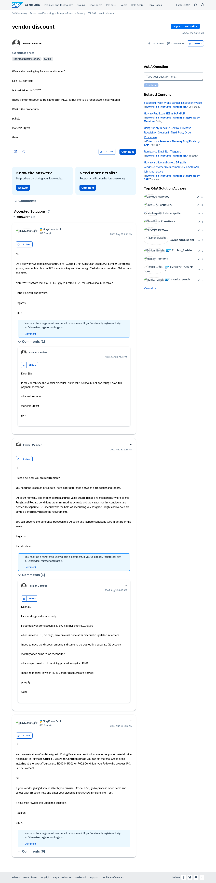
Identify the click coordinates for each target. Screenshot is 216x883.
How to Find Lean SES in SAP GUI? (164, 113)
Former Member (32, 43)
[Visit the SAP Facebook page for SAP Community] (183, 877)
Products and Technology (59, 5)
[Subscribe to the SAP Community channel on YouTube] (196, 877)
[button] (189, 43)
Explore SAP (183, 5)
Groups (81, 5)
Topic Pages (155, 5)
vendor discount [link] (106, 13)
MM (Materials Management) (27, 59)
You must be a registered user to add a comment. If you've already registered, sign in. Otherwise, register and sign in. (73, 325)
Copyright (45, 877)
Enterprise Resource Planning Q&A (167, 106)
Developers (95, 5)
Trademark (81, 877)
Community (32, 4)
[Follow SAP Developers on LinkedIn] (202, 877)
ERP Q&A (92, 13)
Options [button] (201, 27)
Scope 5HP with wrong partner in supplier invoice (173, 102)
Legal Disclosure (62, 877)
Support (94, 877)
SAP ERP (48, 59)
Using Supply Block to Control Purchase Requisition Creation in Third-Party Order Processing (168, 133)
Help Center (137, 5)
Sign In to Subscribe (185, 26)
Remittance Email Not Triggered (162, 151)
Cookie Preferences (113, 877)
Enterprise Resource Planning (71, 13)
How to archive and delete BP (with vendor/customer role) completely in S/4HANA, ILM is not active (172, 167)
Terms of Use (30, 877)
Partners (111, 5)
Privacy (16, 877)
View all (148, 288)
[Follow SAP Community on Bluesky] (189, 877)
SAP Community (19, 13)
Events (123, 5)
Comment (127, 151)
